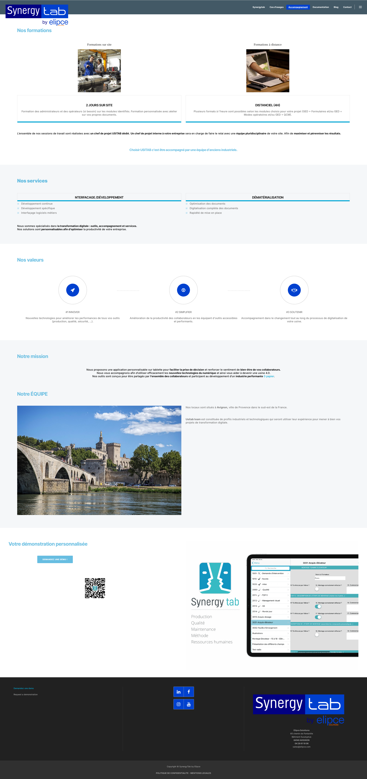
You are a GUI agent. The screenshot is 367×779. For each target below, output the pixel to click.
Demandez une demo (24, 688)
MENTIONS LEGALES (200, 773)
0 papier (269, 376)
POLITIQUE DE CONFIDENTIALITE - (173, 773)
